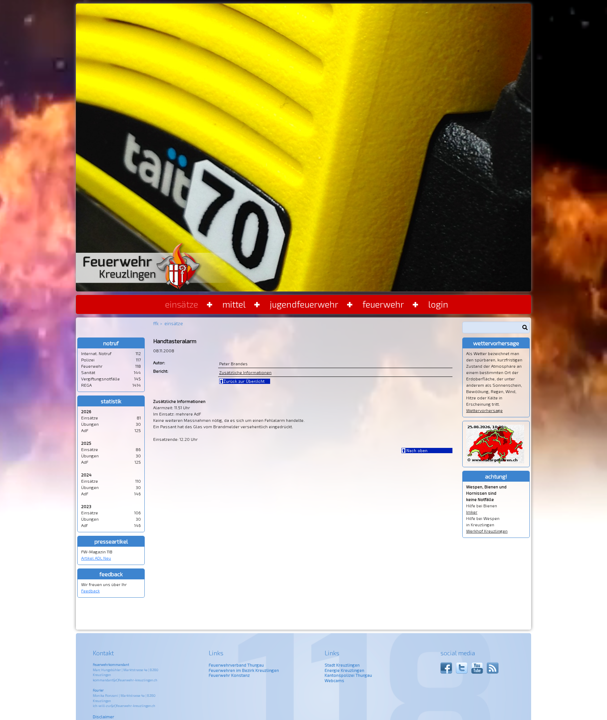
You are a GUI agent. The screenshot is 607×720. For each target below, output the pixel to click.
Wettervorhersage (484, 410)
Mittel (234, 304)
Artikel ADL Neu (96, 557)
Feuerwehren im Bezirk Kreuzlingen (244, 670)
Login (438, 304)
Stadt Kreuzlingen (342, 664)
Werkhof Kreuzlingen (487, 530)
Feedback (90, 590)
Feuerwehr (383, 304)
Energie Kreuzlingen (344, 670)
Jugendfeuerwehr (304, 304)
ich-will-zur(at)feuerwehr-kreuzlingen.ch (124, 706)
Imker (471, 511)
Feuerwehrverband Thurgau (236, 664)
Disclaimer (103, 716)
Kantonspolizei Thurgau (348, 675)
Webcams (334, 680)
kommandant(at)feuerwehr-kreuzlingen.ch (125, 680)
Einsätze (181, 304)
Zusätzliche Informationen (245, 372)
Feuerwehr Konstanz (229, 675)
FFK (156, 323)
